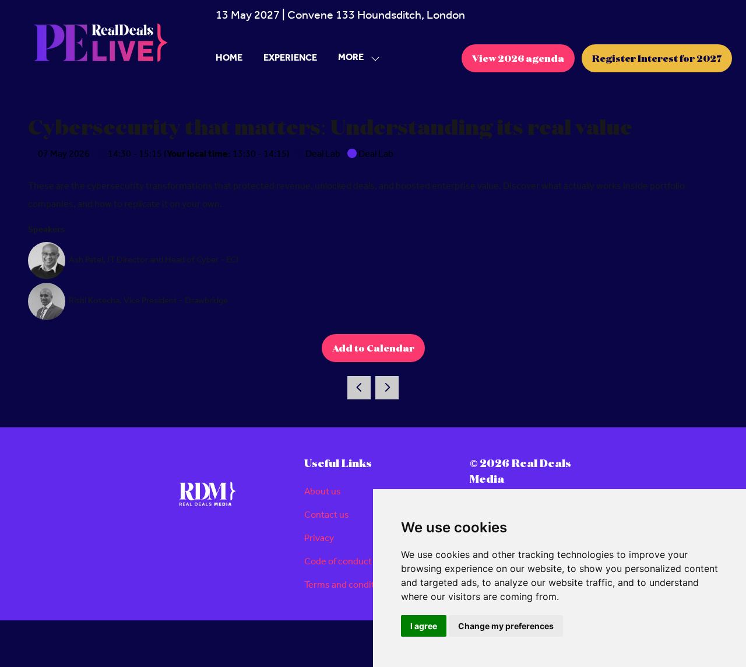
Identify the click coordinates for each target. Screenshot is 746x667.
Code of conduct (338, 562)
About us (322, 492)
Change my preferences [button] (506, 626)
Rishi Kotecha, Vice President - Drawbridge (148, 301)
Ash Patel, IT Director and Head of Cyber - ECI (153, 260)
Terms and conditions (348, 585)
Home (229, 58)
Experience (290, 58)
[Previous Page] (359, 387)
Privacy (319, 538)
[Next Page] (387, 387)
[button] (355, 58)
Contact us (326, 515)
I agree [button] (423, 626)
